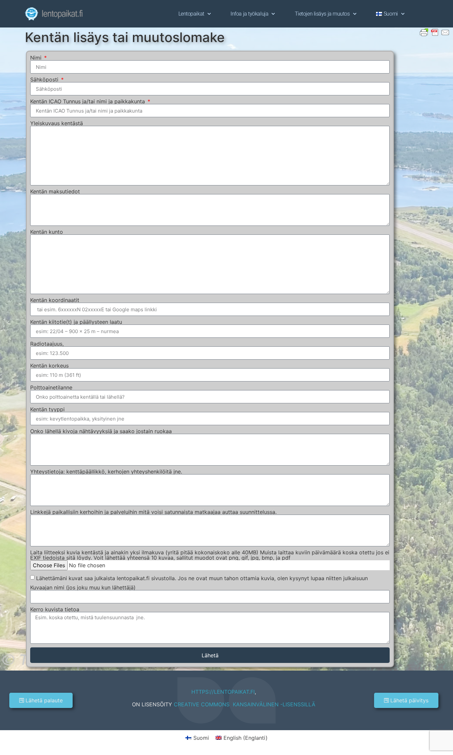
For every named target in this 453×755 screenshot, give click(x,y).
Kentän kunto (46, 231)
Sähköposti (45, 79)
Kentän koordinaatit (54, 300)
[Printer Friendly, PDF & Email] (435, 32)
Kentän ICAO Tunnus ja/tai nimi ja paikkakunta (88, 101)
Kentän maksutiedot (55, 191)
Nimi (36, 57)
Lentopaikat (191, 14)
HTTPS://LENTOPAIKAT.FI (223, 691)
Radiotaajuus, (47, 343)
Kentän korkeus (49, 365)
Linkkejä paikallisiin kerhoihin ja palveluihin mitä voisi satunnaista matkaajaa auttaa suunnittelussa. (153, 512)
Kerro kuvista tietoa (54, 609)
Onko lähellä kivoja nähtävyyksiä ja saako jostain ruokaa (101, 431)
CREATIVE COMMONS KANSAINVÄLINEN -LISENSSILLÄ (244, 704)
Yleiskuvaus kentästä (56, 123)
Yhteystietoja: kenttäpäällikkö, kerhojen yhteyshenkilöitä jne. (106, 471)
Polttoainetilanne (51, 387)
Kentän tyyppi (47, 409)
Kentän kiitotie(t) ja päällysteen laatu (76, 322)
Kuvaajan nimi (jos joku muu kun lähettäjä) (83, 587)
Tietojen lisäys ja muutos (322, 14)
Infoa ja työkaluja (249, 14)
